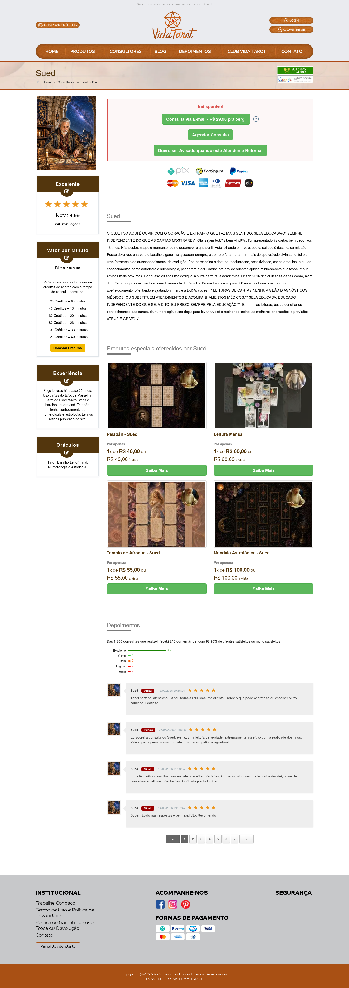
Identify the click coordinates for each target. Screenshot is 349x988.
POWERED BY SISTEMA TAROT (174, 978)
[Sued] (66, 132)
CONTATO (291, 51)
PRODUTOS (82, 51)
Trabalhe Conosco (55, 903)
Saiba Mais (157, 470)
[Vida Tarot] (174, 24)
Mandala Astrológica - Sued (242, 552)
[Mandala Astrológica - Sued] (263, 513)
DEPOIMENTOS (195, 51)
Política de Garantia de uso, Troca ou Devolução (65, 925)
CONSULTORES (126, 51)
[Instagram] (160, 907)
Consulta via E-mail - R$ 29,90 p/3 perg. (206, 119)
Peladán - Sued (122, 434)
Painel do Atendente (58, 946)
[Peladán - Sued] (157, 395)
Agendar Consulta (210, 135)
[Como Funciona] (256, 118)
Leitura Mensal (229, 434)
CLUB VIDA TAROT (247, 51)
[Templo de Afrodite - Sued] (157, 513)
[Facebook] (172, 907)
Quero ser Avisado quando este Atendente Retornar (210, 150)
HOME (51, 51)
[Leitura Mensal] (263, 395)
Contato (44, 935)
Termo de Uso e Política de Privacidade (65, 912)
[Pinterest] (185, 907)
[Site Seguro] (295, 74)
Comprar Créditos (67, 347)
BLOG (160, 51)
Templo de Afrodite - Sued (133, 552)
